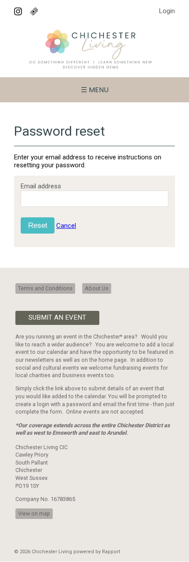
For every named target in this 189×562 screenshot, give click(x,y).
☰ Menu (95, 90)
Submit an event (57, 317)
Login (167, 11)
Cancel (66, 226)
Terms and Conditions (45, 288)
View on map (34, 513)
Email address (41, 186)
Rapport (111, 552)
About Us (97, 288)
